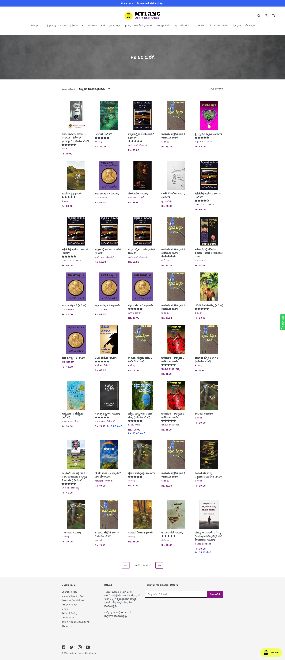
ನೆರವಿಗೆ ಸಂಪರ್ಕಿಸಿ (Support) (76, 621)
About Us (67, 626)
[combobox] (262, 15)
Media (65, 609)
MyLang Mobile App (73, 596)
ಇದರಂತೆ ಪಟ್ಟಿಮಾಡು (68, 89)
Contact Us (68, 617)
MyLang (73, 653)
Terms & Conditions (73, 600)
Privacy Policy (69, 604)
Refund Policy (69, 613)
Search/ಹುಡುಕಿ (69, 591)
